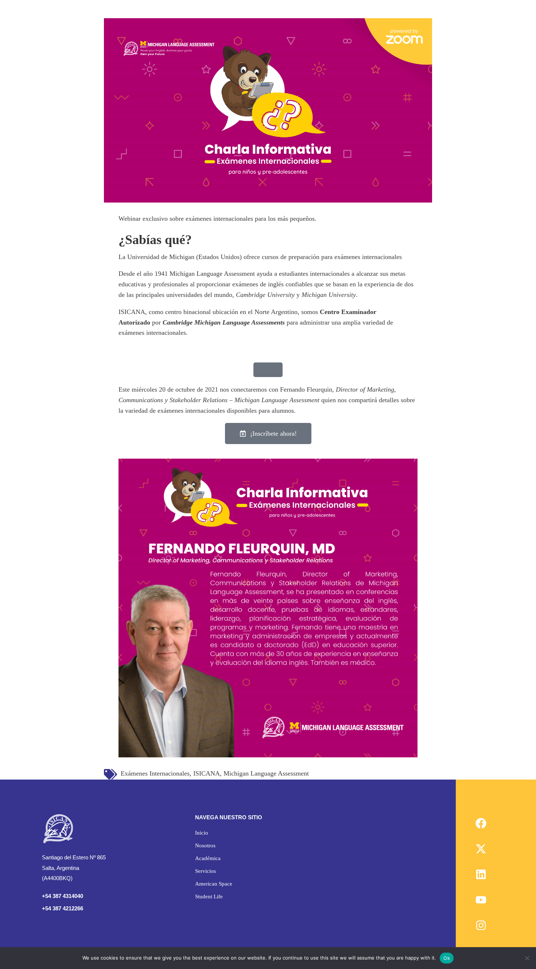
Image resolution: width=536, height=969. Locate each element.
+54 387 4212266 (62, 908)
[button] (213, 845)
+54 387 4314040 (62, 896)
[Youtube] (481, 900)
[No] (527, 958)
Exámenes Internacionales (155, 773)
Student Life (209, 896)
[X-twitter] (481, 849)
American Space (213, 884)
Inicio (201, 833)
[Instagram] (481, 925)
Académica (208, 858)
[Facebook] (481, 823)
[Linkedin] (481, 874)
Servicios (205, 871)
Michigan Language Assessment (266, 773)
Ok (446, 958)
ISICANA (206, 773)
